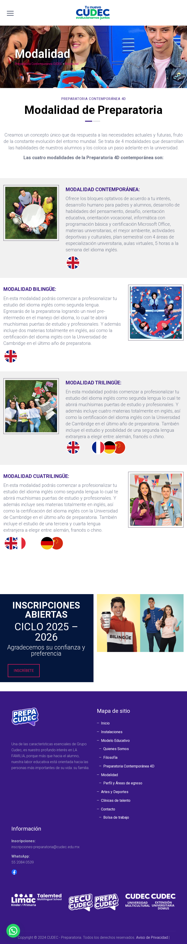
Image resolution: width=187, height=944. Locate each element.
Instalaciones (111, 732)
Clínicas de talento (115, 800)
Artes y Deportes (114, 792)
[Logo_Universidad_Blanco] (137, 900)
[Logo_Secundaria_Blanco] (80, 902)
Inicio (105, 723)
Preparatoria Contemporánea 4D (128, 766)
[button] (13, 931)
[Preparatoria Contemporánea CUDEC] (93, 13)
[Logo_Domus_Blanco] (163, 901)
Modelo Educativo (115, 740)
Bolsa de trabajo (116, 817)
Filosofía (110, 757)
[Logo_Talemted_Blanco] (49, 897)
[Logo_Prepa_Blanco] (106, 901)
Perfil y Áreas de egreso (122, 783)
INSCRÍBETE (24, 670)
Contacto (108, 809)
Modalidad (109, 775)
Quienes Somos (116, 749)
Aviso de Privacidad (152, 937)
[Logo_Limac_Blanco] (23, 899)
